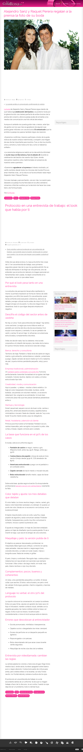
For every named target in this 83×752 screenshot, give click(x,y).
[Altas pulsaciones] (10, 742)
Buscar (58, 3)
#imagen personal (39, 692)
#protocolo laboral (23, 695)
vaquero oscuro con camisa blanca (28, 486)
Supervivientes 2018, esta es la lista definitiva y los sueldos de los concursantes (65, 340)
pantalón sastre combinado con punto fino (23, 372)
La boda (7, 109)
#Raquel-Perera (35, 198)
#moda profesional (11, 695)
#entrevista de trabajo (26, 692)
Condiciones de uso (3, 749)
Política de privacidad (12, 749)
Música (16, 198)
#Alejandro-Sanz (24, 198)
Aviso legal (25, 749)
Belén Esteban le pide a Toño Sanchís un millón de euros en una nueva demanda (65, 307)
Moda (16, 692)
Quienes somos (76, 3)
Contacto (65, 3)
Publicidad (19, 749)
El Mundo (11, 193)
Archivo (50, 3)
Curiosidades (8, 198)
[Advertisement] (43, 83)
